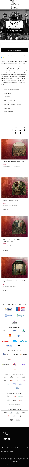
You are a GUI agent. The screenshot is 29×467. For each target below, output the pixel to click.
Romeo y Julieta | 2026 (10, 200)
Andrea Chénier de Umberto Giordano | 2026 (12, 240)
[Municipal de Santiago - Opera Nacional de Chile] (14, 4)
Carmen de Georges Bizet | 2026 (13, 162)
